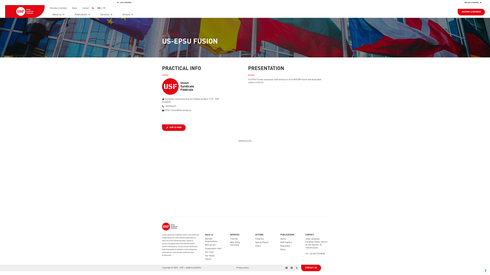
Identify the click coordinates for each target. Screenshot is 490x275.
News (282, 250)
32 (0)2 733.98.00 (317, 254)
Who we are (210, 245)
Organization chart (213, 249)
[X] (296, 267)
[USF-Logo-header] (25, 11)
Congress (259, 239)
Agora (283, 239)
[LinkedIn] (291, 267)
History (208, 259)
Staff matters (286, 243)
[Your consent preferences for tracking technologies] (485, 270)
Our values (210, 256)
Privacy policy (242, 268)
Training (234, 239)
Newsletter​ (285, 246)
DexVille (197, 268)
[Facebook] (286, 267)
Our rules (209, 252)
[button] (93, 8)
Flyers (258, 246)
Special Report (261, 243)
